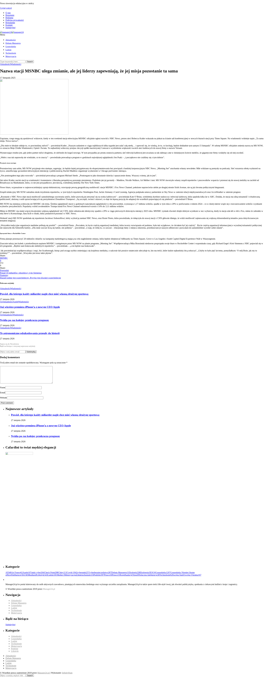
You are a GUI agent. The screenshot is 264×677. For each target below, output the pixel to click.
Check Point (51, 572)
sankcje (129, 575)
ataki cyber (37, 572)
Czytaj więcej (6, 8)
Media (61, 575)
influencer (17, 575)
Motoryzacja (11, 56)
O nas (8, 13)
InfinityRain (67, 673)
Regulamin (10, 22)
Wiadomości (15, 64)
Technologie (11, 53)
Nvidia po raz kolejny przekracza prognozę (24, 320)
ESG (152, 572)
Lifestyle (42, 575)
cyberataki (83, 572)
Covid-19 (72, 572)
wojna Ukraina (193, 575)
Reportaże (10, 15)
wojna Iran (179, 575)
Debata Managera (13, 43)
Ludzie (8, 50)
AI (1, 302)
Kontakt (9, 25)
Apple (15, 302)
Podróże (99, 575)
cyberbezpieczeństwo (100, 572)
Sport (136, 575)
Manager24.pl (43, 673)
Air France (17, 572)
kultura (33, 575)
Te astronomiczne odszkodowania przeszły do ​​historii (30, 333)
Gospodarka (11, 46)
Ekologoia (145, 572)
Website (3, 397)
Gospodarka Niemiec (180, 572)
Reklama (9, 17)
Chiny (62, 572)
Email (2, 392)
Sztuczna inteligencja (149, 575)
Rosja (123, 575)
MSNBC (4, 258)
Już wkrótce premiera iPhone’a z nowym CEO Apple (30, 307)
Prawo (108, 575)
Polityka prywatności (15, 20)
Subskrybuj (10, 27)
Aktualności (11, 40)
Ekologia (134, 572)
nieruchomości (86, 575)
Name (2, 387)
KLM (26, 575)
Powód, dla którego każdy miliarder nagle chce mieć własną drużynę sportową (44, 293)
